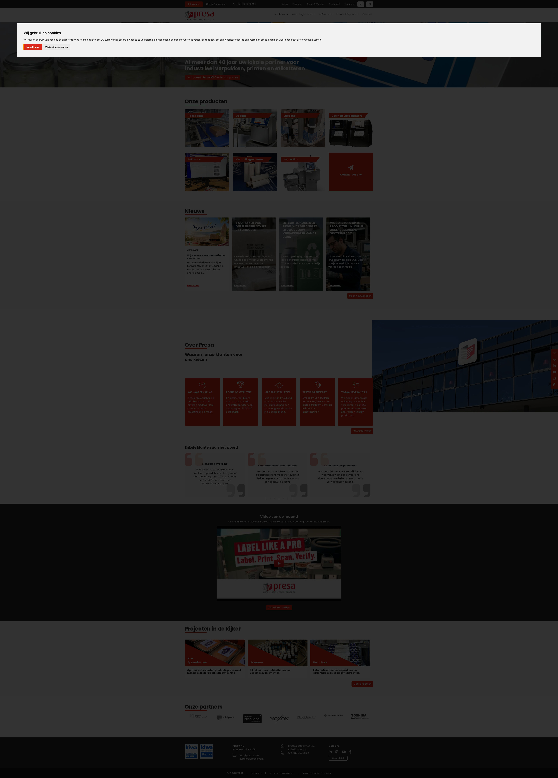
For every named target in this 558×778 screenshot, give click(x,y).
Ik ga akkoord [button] (32, 47)
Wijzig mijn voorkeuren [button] (56, 47)
